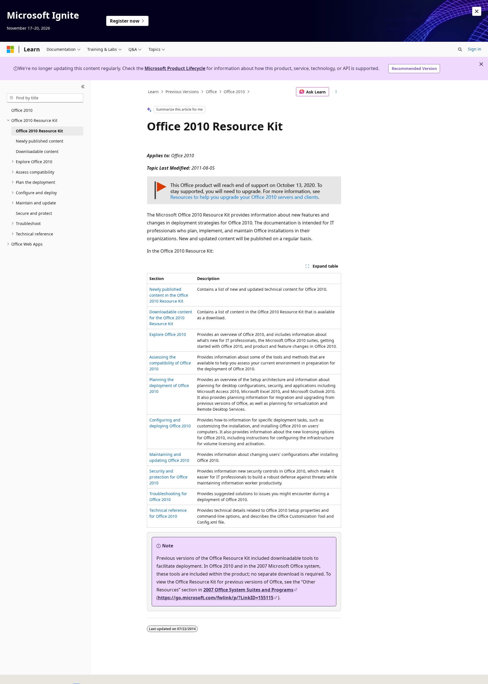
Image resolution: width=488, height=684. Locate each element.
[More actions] (336, 91)
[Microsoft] (10, 49)
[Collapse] (83, 86)
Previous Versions (182, 91)
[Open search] (460, 49)
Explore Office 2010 (167, 334)
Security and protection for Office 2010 (168, 477)
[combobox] (45, 97)
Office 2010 (234, 91)
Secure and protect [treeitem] (34, 213)
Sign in (474, 49)
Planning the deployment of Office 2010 (169, 385)
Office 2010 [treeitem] (21, 110)
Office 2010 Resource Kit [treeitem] (39, 131)
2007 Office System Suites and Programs (248, 590)
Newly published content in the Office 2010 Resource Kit (168, 295)
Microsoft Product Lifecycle (175, 68)
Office (211, 91)
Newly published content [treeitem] (39, 141)
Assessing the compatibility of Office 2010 (170, 362)
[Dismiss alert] (476, 11)
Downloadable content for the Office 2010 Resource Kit (170, 317)
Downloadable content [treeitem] (37, 151)
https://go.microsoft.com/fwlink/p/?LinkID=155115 (215, 598)
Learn (153, 91)
